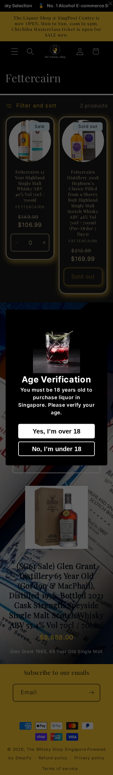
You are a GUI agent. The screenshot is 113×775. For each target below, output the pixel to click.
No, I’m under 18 (56, 448)
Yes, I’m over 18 (56, 431)
